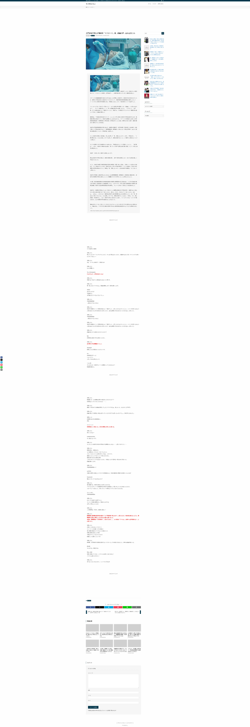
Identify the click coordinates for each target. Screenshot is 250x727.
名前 (89, 690)
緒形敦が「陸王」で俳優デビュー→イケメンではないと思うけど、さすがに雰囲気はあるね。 (157, 53)
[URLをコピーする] (136, 607)
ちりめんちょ (91, 4)
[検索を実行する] (162, 33)
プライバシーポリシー (122, 722)
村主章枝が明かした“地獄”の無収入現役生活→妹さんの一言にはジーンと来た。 (157, 71)
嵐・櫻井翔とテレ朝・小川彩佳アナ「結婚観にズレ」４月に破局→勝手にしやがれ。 (157, 59)
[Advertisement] (125, 18)
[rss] (161, 0)
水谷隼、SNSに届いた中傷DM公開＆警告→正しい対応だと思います (157, 47)
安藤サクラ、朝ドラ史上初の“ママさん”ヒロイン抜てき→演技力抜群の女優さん (156, 96)
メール (89, 695)
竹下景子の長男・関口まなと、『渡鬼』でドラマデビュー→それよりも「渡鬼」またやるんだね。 (157, 77)
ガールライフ (129, 722)
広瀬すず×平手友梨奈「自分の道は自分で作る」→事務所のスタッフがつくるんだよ (157, 90)
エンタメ (92, 35)
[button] (90, 607)
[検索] (163, 0)
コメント (90, 673)
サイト (89, 700)
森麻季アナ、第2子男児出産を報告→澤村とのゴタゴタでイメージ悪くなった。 (157, 65)
